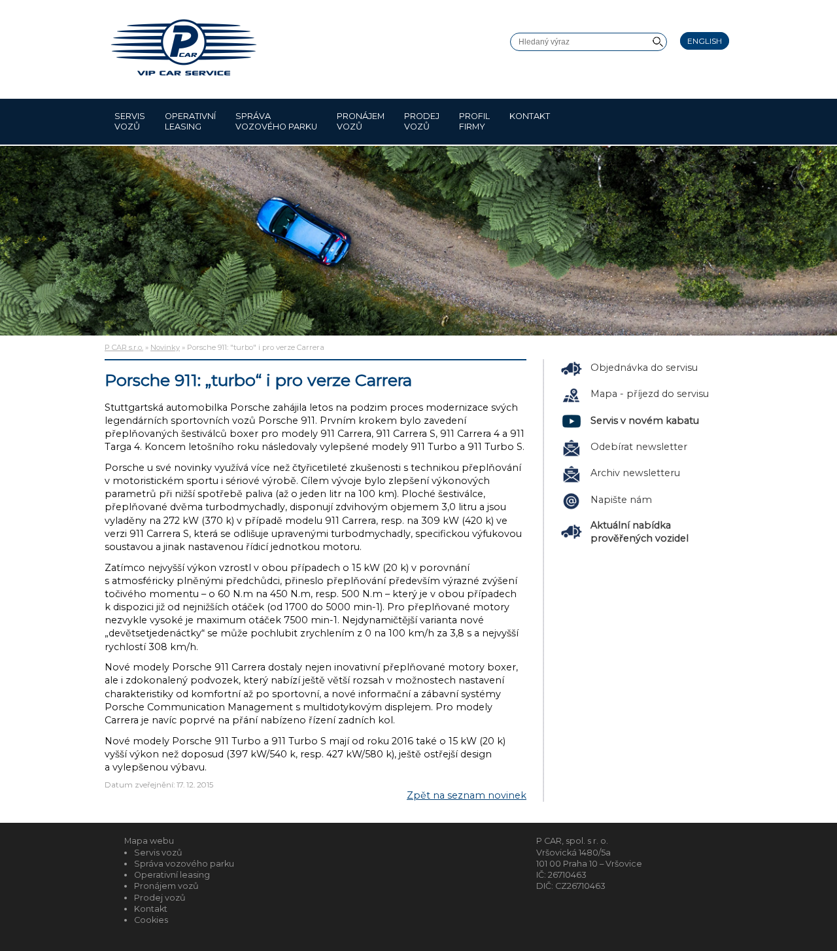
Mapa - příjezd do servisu (649, 394)
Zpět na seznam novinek (466, 795)
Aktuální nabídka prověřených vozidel (639, 531)
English (704, 41)
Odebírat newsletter (638, 447)
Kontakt (529, 116)
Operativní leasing (190, 121)
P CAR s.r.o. (124, 347)
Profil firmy (474, 121)
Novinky (165, 347)
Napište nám (621, 500)
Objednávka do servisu (644, 367)
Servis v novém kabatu (644, 420)
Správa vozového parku (276, 121)
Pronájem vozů (360, 121)
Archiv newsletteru (635, 473)
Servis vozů (129, 121)
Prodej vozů (421, 121)
